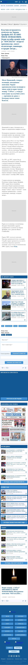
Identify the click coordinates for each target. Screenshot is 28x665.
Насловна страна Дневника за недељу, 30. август (14, 424)
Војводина (7, 627)
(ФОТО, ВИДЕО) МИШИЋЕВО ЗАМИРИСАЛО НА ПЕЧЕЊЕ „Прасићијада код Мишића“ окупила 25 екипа (14, 458)
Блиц (15, 246)
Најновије (9, 5)
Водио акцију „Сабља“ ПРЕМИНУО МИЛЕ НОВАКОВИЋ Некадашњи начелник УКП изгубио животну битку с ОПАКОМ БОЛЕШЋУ (14, 585)
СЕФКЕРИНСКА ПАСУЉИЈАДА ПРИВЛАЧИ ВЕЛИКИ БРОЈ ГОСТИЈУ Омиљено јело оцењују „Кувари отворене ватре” (14, 470)
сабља (15, 326)
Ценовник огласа (10, 658)
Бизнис (16, 5)
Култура (7, 631)
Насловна (4, 24)
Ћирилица (18, 647)
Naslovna (14, 651)
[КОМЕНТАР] (7, 368)
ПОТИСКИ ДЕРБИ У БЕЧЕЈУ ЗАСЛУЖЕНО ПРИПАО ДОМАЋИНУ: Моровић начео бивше (14, 552)
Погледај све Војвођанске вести (14, 482)
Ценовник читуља (18, 658)
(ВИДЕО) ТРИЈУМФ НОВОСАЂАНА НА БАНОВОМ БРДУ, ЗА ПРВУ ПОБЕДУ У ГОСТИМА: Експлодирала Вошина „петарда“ (14, 545)
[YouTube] (16, 656)
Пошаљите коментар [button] (19, 353)
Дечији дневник (20, 635)
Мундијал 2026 (20, 9)
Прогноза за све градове (14, 398)
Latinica (9, 647)
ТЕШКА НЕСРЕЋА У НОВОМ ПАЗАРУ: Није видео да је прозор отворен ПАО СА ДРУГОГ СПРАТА (14, 284)
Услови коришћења (5, 353)
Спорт (7, 623)
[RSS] (19, 656)
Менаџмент (3, 658)
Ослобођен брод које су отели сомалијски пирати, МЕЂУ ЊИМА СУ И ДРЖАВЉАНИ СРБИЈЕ (14, 316)
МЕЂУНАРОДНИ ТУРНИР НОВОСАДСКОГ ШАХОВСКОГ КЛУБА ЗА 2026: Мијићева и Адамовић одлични (14, 558)
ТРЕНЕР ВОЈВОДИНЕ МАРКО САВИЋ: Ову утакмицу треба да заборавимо (14, 539)
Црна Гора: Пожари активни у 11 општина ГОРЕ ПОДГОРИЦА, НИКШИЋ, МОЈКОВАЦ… (14, 305)
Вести (3, 5)
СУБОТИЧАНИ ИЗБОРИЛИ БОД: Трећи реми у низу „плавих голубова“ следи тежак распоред (14, 532)
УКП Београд (9, 326)
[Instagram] (11, 656)
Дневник (7, 53)
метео (3, 9)
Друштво (23, 5)
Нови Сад (20, 623)
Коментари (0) (6, 57)
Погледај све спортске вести (14, 563)
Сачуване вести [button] (19, 1)
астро (12, 9)
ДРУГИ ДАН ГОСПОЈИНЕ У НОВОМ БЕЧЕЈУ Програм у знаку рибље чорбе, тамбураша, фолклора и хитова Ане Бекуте (14, 464)
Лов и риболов (7, 635)
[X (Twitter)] (14, 656)
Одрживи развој (21, 627)
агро (7, 9)
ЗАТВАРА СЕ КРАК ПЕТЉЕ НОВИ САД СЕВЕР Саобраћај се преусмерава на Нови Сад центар (14, 517)
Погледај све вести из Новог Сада (14, 522)
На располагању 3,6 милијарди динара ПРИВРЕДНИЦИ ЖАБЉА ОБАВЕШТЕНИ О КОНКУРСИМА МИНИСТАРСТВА (14, 477)
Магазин (20, 631)
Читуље (14, 638)
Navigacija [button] (25, 1)
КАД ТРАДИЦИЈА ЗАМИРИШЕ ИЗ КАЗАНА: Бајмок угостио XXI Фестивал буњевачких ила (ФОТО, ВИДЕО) (14, 451)
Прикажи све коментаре (14, 362)
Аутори (25, 658)
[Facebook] (9, 656)
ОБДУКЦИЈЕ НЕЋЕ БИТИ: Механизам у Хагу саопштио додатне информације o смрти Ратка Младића (14, 295)
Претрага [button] (22, 1)
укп (3, 326)
